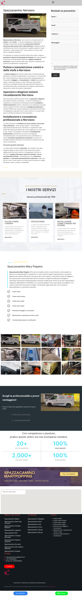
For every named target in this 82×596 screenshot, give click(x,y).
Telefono (55, 34)
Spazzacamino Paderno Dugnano (13, 540)
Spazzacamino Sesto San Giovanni (13, 522)
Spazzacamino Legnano (13, 530)
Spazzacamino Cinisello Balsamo (12, 526)
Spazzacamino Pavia (35, 521)
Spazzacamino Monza (35, 532)
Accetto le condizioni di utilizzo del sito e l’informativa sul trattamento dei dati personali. (65, 67)
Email (53, 25)
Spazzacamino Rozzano (13, 544)
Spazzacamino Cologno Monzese (13, 536)
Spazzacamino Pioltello (12, 551)
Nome (54, 16)
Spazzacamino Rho (11, 533)
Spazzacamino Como (35, 527)
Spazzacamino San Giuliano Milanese (14, 547)
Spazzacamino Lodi (34, 524)
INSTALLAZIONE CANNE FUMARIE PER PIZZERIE (66, 223)
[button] (53, 2)
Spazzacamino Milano (12, 519)
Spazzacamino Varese (35, 530)
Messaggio (55, 42)
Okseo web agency (51, 586)
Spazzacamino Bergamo (36, 519)
